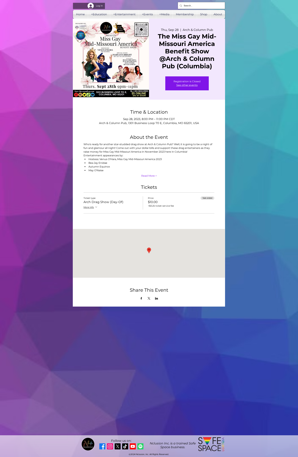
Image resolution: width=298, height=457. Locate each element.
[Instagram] (110, 446)
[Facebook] (102, 446)
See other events (187, 85)
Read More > (149, 175)
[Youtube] (133, 446)
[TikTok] (125, 446)
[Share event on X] (148, 298)
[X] (118, 446)
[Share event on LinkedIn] (156, 298)
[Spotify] (140, 446)
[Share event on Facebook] (141, 298)
